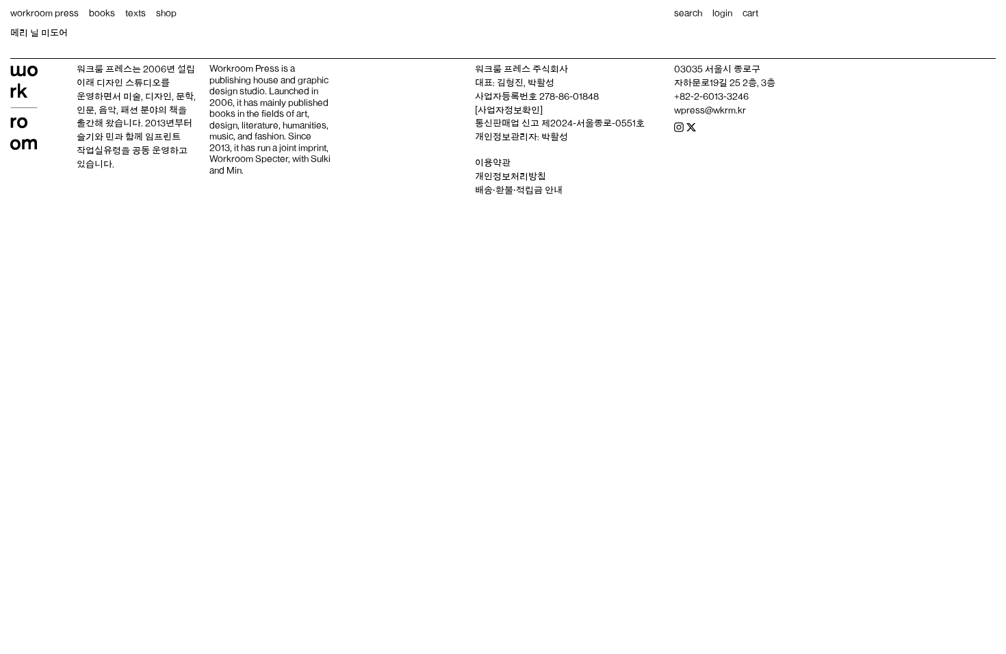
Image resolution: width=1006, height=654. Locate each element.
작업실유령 (99, 150)
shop (166, 13)
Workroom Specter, (249, 159)
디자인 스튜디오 (128, 83)
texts (135, 13)
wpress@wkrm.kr (710, 110)
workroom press (44, 13)
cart (750, 13)
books (102, 13)
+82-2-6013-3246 (711, 96)
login (722, 13)
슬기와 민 (95, 137)
